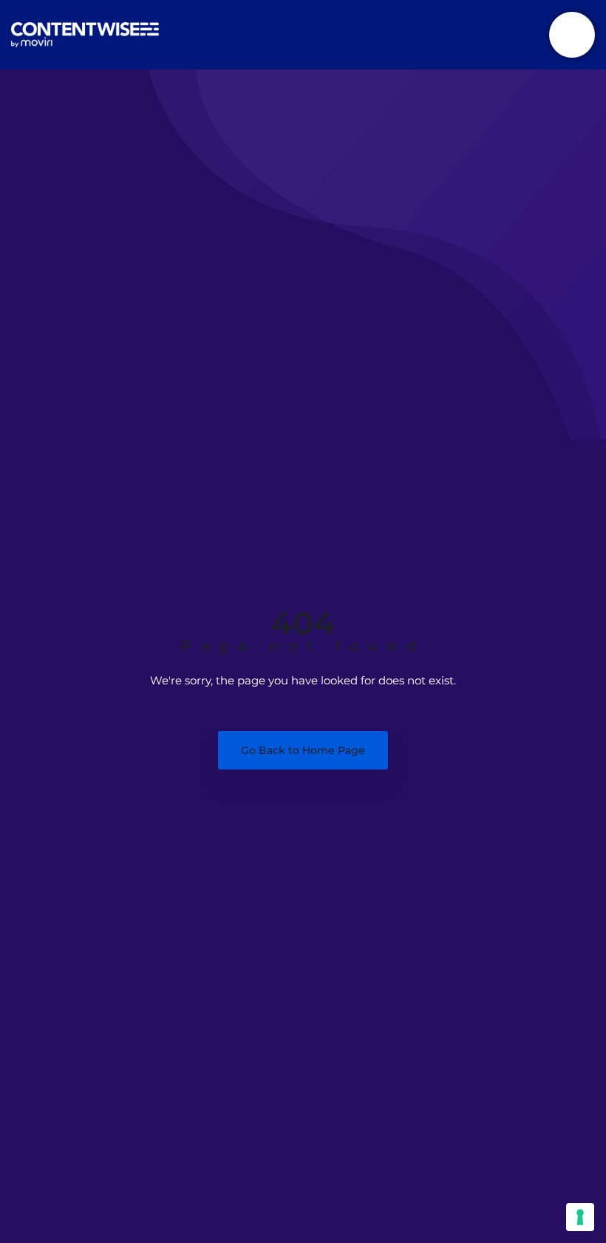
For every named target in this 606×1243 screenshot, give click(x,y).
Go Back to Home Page (303, 750)
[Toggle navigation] (572, 35)
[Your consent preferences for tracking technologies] (580, 1217)
